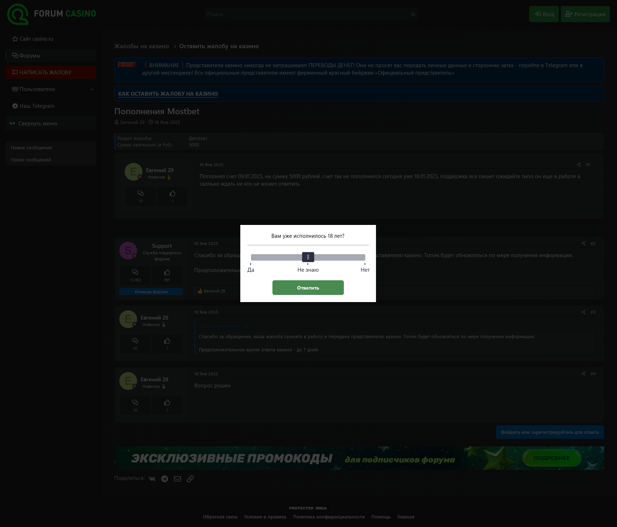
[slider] (308, 257)
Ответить (308, 287)
